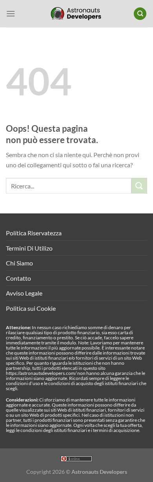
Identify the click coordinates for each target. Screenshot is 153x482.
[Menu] (10, 13)
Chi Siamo (19, 263)
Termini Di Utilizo (29, 248)
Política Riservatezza (34, 233)
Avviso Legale (24, 293)
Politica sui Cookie (31, 308)
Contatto (18, 278)
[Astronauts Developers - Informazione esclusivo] (76, 13)
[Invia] (139, 185)
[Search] (140, 13)
